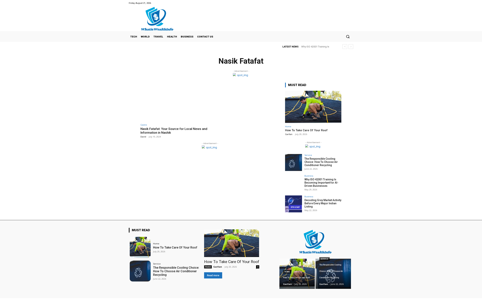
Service (308, 155)
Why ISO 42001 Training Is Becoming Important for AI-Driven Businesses (321, 182)
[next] (351, 46)
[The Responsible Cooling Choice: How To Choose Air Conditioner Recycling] (293, 162)
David (143, 136)
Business (308, 176)
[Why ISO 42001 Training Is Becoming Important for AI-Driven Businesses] (293, 183)
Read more (213, 275)
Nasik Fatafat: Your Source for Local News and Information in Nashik (173, 130)
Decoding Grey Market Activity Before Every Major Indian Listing (322, 203)
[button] (347, 36)
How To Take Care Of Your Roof (306, 130)
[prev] (344, 46)
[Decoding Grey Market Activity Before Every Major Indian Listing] (293, 203)
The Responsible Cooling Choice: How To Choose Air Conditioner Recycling (321, 162)
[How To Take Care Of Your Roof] (313, 107)
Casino (143, 125)
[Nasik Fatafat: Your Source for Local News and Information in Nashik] (174, 102)
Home (288, 126)
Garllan (288, 134)
